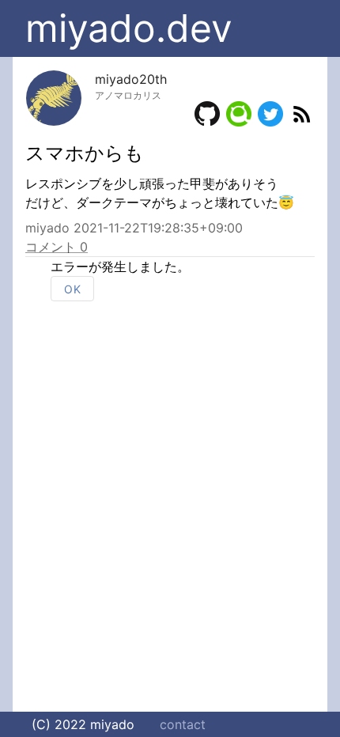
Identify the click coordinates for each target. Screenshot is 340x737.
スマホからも (84, 153)
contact (183, 724)
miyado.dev (128, 28)
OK (72, 289)
